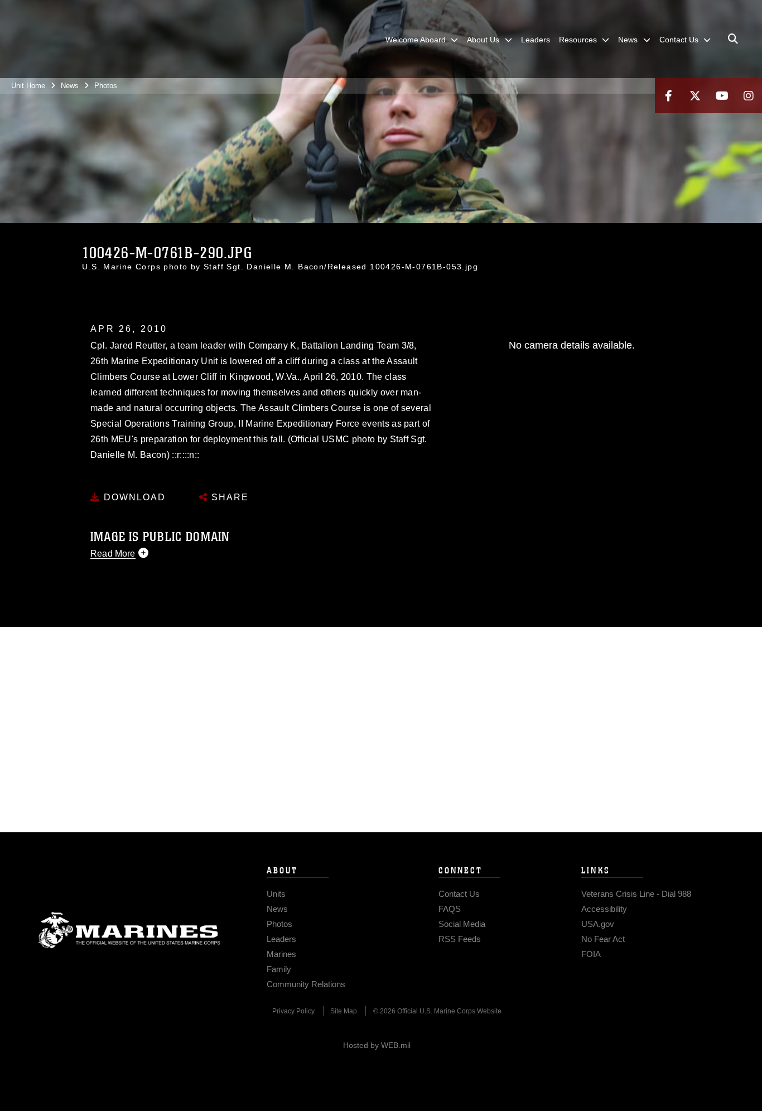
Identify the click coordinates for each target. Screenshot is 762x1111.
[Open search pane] (733, 39)
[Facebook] (668, 95)
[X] (695, 95)
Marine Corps (129, 930)
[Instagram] (748, 95)
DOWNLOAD (133, 497)
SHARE (228, 497)
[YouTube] (721, 95)
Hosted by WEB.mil (377, 1045)
